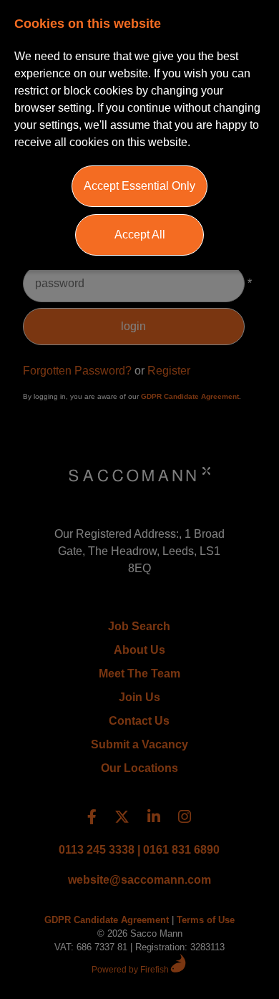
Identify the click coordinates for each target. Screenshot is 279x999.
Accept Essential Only (139, 186)
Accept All (139, 234)
